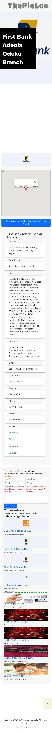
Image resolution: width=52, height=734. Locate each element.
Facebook (13, 432)
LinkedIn (13, 453)
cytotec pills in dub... (15, 603)
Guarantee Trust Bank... (17, 531)
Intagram (13, 446)
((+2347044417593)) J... (16, 621)
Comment (10, 506)
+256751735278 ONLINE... (17, 676)
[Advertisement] (26, 126)
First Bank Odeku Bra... (17, 549)
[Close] (35, 182)
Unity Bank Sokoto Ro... (17, 585)
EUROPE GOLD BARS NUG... (19, 658)
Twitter (12, 439)
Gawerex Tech (29, 727)
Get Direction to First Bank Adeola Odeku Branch (27, 222)
